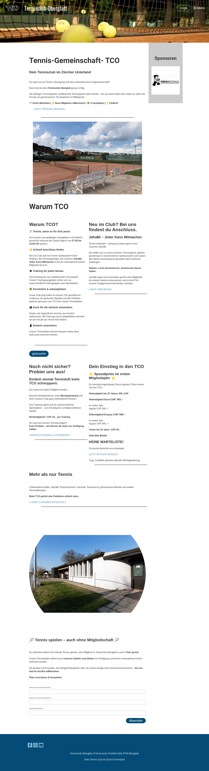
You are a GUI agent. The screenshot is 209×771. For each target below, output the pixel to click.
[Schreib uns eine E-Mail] (41, 746)
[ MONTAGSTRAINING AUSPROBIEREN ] (49, 435)
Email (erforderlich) (36, 708)
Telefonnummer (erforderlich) (40, 698)
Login (184, 8)
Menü (200, 8)
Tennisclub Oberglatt (45, 8)
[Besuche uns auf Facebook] (30, 746)
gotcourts (39, 353)
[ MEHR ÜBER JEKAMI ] (100, 289)
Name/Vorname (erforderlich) (39, 687)
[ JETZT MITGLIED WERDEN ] (49, 109)
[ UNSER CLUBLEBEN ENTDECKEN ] (47, 502)
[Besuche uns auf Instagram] (35, 746)
